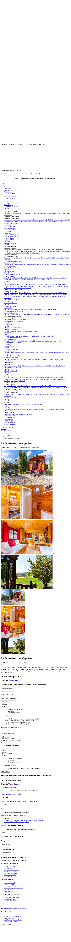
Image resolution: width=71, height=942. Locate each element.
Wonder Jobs (8, 889)
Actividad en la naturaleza (27, 366)
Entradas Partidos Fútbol (11, 284)
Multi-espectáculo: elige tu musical (22, 296)
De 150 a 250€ (57, 394)
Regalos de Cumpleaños (11, 187)
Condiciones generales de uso (13, 920)
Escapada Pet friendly (33, 253)
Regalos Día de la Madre (15, 389)
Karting (56, 359)
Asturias (36, 409)
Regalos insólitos (27, 221)
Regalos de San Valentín (51, 387)
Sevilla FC (10, 286)
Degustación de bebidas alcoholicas (58, 314)
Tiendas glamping (20, 264)
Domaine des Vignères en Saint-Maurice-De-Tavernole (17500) (23, 820)
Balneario (27, 336)
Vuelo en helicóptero (27, 352)
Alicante (35, 404)
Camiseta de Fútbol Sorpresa (27, 284)
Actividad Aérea (9, 349)
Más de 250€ (65, 394)
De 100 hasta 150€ (47, 394)
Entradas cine (49, 296)
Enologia (12, 314)
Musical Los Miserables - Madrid (38, 294)
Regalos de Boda (9, 238)
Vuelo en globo (60, 213)
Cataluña (31, 409)
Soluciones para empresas (11, 897)
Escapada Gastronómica (24, 249)
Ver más (6, 818)
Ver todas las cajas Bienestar (12, 342)
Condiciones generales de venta (13, 916)
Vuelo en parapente (47, 352)
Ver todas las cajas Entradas (12, 299)
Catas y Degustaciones (11, 311)
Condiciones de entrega (11, 871)
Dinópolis (26, 279)
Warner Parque (21, 278)
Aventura (7, 344)
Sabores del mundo (28, 309)
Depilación (37, 341)
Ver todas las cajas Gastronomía (13, 321)
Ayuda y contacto (9, 198)
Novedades (7, 225)
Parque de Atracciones (56, 278)
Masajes (12, 331)
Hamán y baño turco (16, 336)
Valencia (21, 404)
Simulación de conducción (15, 361)
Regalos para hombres (22, 377)
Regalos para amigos (14, 379)
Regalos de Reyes (38, 387)
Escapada (7, 435)
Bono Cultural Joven (10, 230)
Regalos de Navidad (27, 387)
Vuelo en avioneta (58, 352)
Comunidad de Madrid (58, 409)
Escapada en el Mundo (23, 258)
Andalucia (12, 409)
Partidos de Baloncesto (24, 288)
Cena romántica (38, 309)
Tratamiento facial (32, 331)
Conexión (3, 429)
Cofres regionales (37, 221)
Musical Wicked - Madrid (55, 294)
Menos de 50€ (28, 394)
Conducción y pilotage (11, 356)
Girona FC (32, 286)
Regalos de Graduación (21, 386)
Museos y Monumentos (38, 296)
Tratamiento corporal (21, 331)
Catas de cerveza (28, 314)
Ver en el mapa (34, 447)
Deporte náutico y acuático (12, 366)
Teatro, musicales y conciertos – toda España (41, 293)
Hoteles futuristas (60, 264)
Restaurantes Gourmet (16, 309)
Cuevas (12, 266)
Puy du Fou (13, 278)
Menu (2, 183)
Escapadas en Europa (10, 258)
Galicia (6, 409)
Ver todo (15, 206)
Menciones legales (9, 918)
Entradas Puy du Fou (10, 213)
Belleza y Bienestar (10, 337)
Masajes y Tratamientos (11, 328)
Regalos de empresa (10, 422)
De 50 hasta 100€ (37, 394)
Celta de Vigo (40, 286)
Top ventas (7, 188)
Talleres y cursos (47, 221)
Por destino (7, 396)
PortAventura (39, 278)
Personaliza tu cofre (10, 875)
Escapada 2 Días (50, 251)
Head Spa (46, 336)
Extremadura (24, 409)
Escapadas (7, 241)
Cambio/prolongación (10, 873)
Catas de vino (19, 314)
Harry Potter (46, 278)
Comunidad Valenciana (45, 409)
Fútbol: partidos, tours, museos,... (46, 213)
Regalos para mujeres (35, 377)
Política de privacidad (10, 921)
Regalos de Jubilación (48, 386)
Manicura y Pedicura (16, 341)
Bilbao (40, 404)
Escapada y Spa (35, 249)
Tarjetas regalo (8, 192)
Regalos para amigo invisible (16, 381)
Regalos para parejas (10, 377)
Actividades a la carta (10, 886)
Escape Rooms (57, 296)
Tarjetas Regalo (8, 419)
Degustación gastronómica (40, 314)
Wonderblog (8, 876)
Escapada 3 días (59, 251)
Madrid (6, 404)
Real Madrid (39, 284)
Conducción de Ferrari (16, 359)
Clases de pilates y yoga (54, 341)
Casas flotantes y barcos (48, 264)
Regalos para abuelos (42, 379)
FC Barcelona (47, 284)
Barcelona (12, 404)
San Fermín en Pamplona (11, 414)
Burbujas (12, 264)
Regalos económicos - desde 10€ (42, 220)
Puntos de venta (9, 884)
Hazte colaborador (9, 899)
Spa (5, 332)
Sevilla (17, 404)
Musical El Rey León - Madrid (19, 293)
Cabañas (38, 264)
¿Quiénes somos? (9, 883)
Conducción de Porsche (47, 359)
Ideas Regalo (8, 190)
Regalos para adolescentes (28, 379)
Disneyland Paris (30, 278)
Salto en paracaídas (15, 352)
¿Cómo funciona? (9, 868)
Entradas (7, 269)
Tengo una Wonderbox (11, 197)
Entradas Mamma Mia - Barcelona (27, 213)
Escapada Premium (28, 251)
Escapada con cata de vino (15, 251)
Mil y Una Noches (39, 251)
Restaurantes (8, 306)
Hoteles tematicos (30, 264)
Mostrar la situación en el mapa (10, 794)
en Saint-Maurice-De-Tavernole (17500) (16, 822)
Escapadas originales (10, 220)
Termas (32, 336)
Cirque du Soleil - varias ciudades (18, 294)
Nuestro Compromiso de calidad (13, 888)
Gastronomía (8, 301)
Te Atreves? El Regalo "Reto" (56, 366)
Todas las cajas (8, 205)
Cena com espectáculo (49, 309)
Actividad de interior (41, 366)
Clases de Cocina (23, 319)
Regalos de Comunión (15, 387)
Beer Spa (51, 336)
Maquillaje (44, 341)
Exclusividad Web (9, 226)
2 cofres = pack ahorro (11, 223)
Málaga (26, 404)
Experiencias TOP (9, 228)
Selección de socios (10, 891)
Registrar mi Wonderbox (11, 870)
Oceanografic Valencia (17, 279)
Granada (30, 404)
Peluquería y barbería (28, 341)
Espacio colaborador (10, 901)
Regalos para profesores (49, 377)
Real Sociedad (25, 286)
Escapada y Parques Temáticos (18, 253)
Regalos (6, 433)
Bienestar (7, 323)
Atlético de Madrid (56, 284)
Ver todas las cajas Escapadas (13, 268)
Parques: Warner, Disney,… (25, 220)
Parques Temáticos (9, 274)
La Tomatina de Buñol (25, 414)
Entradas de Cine (57, 221)
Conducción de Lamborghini (31, 359)
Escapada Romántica (10, 249)
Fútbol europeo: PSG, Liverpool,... (54, 286)
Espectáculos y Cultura (11, 289)
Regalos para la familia (58, 220)
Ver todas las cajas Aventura (12, 367)
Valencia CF (17, 286)
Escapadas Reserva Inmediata (48, 249)
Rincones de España (59, 258)
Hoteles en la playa (35, 258)
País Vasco (18, 409)
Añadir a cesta (5, 738)
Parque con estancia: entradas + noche (40, 279)
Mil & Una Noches (17, 221)
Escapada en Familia (47, 258)
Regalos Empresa (9, 193)
